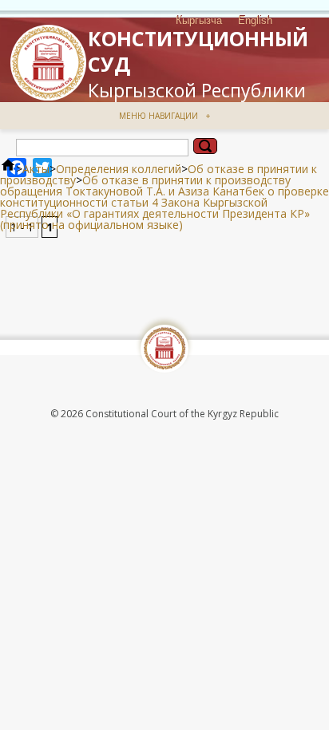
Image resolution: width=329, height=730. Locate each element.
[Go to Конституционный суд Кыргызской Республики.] (8, 168)
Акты (36, 168)
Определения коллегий (118, 168)
